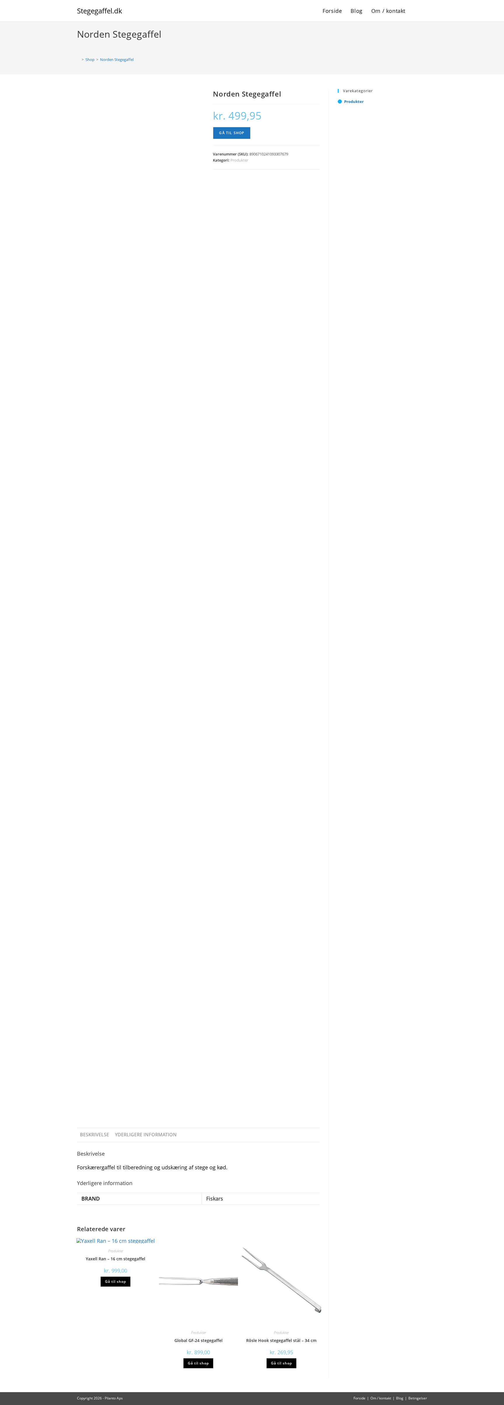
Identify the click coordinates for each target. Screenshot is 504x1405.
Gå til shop (231, 132)
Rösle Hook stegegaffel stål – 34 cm (281, 1340)
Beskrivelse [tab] (94, 1134)
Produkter (239, 160)
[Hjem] (78, 59)
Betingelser (417, 1398)
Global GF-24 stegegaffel (198, 1340)
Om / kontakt (380, 1398)
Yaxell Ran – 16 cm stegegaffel (115, 1258)
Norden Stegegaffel (117, 59)
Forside (359, 1398)
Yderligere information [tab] (146, 1134)
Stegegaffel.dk (99, 10)
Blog (399, 1398)
